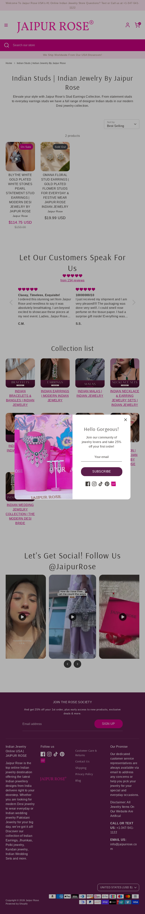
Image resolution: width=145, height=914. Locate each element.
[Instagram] (94, 484)
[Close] (125, 419)
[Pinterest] (107, 484)
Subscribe (101, 471)
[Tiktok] (100, 484)
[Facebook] (88, 484)
